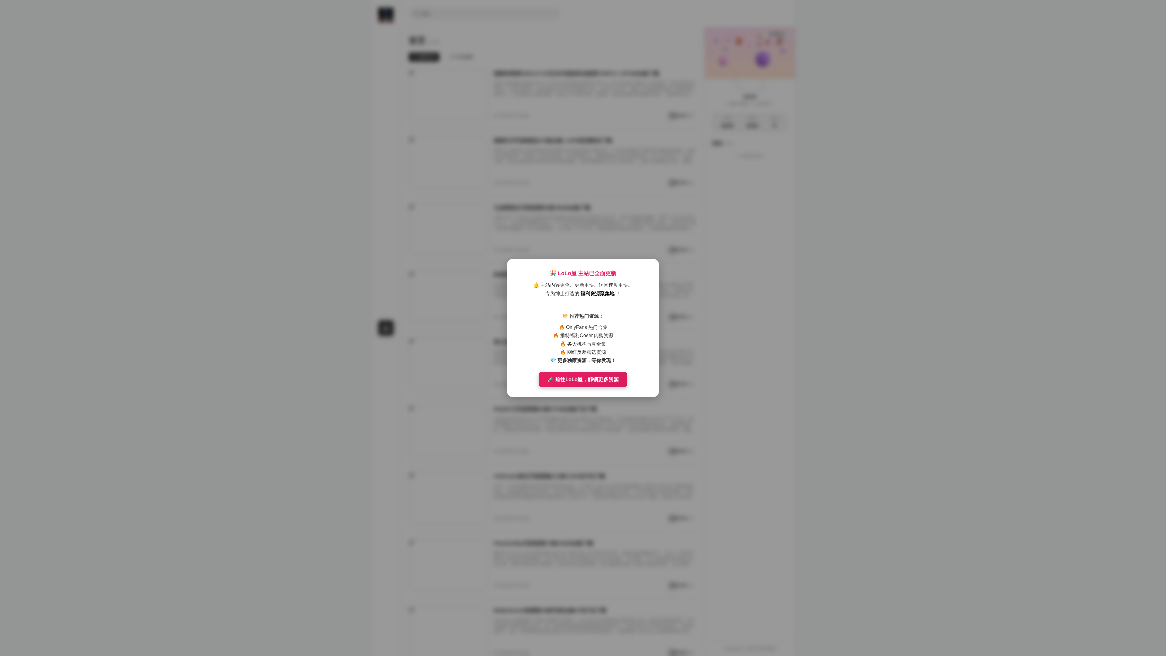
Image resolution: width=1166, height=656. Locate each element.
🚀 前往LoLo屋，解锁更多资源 (583, 379)
